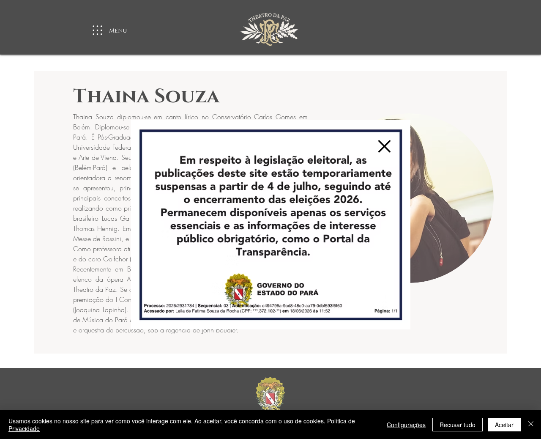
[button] (384, 146)
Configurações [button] (406, 424)
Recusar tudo (457, 424)
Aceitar (504, 424)
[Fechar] (531, 424)
